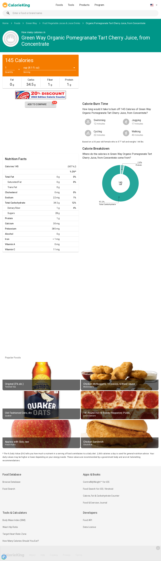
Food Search (9, 489)
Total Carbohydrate (15, 203)
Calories (9, 166)
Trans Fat (12, 187)
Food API (87, 520)
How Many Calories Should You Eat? (21, 541)
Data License (89, 527)
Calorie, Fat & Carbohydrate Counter (101, 496)
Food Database (12, 474)
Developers (90, 512)
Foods (59, 4)
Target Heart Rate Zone (14, 534)
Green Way (31, 23)
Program (99, 4)
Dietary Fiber (14, 208)
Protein (9, 218)
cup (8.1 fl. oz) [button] (31, 67)
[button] (153, 5)
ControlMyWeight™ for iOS (96, 482)
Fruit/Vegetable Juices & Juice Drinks (61, 23)
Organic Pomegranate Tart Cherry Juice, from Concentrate (115, 23)
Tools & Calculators (15, 512)
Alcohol (9, 234)
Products (84, 4)
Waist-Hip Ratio (10, 527)
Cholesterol (11, 192)
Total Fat (9, 177)
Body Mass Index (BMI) (14, 520)
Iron (7, 239)
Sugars (11, 213)
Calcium (9, 223)
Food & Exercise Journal (95, 502)
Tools (71, 4)
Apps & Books (92, 474)
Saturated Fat (15, 182)
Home (6, 23)
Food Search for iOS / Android (98, 489)
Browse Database (11, 482)
